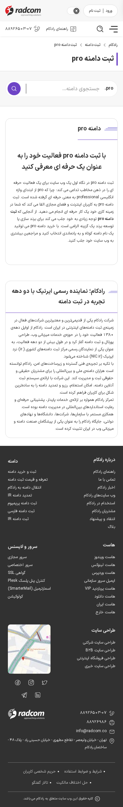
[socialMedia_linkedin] (36, 696)
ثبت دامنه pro (65, 45)
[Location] (29, 672)
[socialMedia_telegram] (22, 696)
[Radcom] (34, 10)
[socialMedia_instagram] (29, 684)
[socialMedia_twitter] (42, 684)
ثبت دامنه (93, 45)
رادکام (113, 45)
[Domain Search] (14, 88)
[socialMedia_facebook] (15, 684)
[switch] (76, 11)
